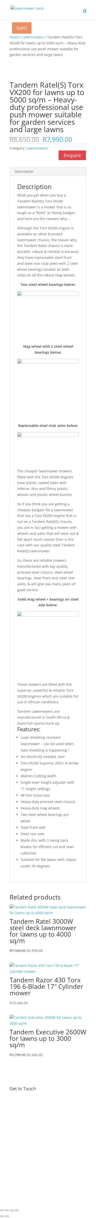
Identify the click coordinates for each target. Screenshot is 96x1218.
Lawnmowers (33, 37)
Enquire (72, 155)
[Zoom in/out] (2, 1210)
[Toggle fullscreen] (7, 1210)
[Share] (12, 1210)
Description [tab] (24, 171)
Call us (73, 1150)
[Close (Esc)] (17, 1210)
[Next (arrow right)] (7, 1216)
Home (14, 37)
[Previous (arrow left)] (2, 1216)
